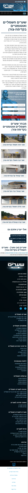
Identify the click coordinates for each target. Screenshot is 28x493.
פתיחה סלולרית (22, 407)
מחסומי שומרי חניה (21, 340)
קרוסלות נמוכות (22, 378)
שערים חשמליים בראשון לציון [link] (17, 238)
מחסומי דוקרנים (22, 331)
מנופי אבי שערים (22, 448)
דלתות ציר (23, 370)
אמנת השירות (22, 446)
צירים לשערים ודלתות (20, 436)
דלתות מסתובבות (21, 369)
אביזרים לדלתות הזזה (20, 423)
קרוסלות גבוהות (22, 380)
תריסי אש (23, 350)
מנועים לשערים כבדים (20, 397)
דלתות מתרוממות (21, 355)
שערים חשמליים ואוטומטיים (13, 468)
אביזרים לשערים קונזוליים (19, 414)
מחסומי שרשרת (22, 339)
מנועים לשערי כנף (21, 393)
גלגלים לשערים (22, 431)
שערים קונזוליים (22, 320)
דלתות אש (23, 354)
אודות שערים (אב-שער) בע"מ (18, 444)
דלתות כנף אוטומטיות (20, 367)
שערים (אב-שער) (23, 253)
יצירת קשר (23, 455)
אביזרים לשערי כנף (21, 420)
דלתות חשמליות (22, 352)
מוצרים (13, 482)
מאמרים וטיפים (13, 475)
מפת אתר (13, 485)
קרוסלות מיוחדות (22, 384)
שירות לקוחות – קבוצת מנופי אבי (17, 450)
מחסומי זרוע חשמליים (20, 330)
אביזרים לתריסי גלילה (20, 418)
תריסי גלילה (23, 348)
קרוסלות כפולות (22, 382)
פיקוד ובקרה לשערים (21, 422)
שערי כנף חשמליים (21, 318)
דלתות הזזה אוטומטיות (20, 363)
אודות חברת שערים (13, 471)
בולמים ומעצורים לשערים (19, 435)
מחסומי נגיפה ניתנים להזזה (19, 337)
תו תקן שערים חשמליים (20, 451)
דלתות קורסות (22, 365)
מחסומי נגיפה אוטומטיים (20, 335)
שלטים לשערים (22, 405)
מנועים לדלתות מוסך (21, 395)
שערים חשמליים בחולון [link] (19, 241)
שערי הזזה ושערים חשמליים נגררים (17, 317)
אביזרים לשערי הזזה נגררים (19, 416)
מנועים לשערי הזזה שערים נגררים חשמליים (15, 392)
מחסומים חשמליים (21, 328)
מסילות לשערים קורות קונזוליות (18, 433)
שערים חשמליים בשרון (11, 253)
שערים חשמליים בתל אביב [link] (18, 235)
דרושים (24, 453)
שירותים (14, 478)
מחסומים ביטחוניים (21, 333)
